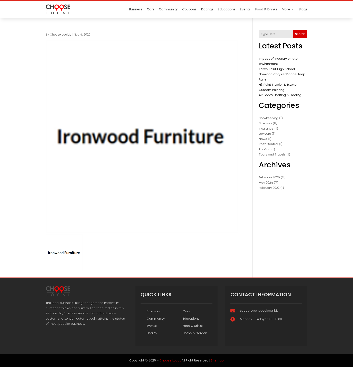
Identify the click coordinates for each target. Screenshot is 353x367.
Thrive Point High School (277, 69)
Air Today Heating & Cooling (280, 95)
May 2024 (266, 182)
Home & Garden (195, 333)
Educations (226, 9)
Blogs (303, 9)
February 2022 (269, 188)
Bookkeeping (268, 118)
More (286, 9)
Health (152, 333)
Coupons (189, 9)
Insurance (266, 128)
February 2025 (269, 177)
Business (135, 9)
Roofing (264, 149)
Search (300, 34)
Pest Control (268, 144)
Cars (150, 9)
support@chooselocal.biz (259, 310)
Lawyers (265, 133)
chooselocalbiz (60, 34)
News (263, 139)
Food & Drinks (266, 9)
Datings (207, 9)
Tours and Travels (272, 154)
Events (245, 9)
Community (168, 9)
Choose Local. (170, 360)
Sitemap (217, 360)
